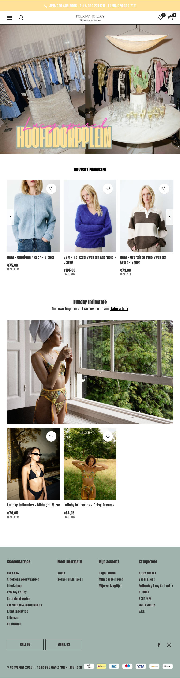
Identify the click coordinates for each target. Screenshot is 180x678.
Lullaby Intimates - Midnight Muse (33, 505)
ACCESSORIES (147, 605)
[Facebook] (159, 645)
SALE (142, 611)
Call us (25, 644)
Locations (14, 624)
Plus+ (63, 667)
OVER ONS (13, 573)
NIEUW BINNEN (147, 573)
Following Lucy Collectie (156, 586)
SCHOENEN (145, 598)
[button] (10, 18)
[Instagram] (169, 645)
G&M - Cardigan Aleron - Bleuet (30, 257)
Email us (64, 644)
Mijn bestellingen (111, 579)
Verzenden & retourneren (24, 605)
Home (61, 573)
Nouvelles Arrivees (70, 579)
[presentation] (10, 217)
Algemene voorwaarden (23, 579)
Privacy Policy (17, 592)
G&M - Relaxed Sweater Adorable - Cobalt (90, 260)
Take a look (119, 308)
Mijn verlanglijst (110, 586)
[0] (170, 17)
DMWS (53, 667)
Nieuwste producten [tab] (90, 169)
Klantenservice (17, 611)
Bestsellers (147, 579)
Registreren (107, 573)
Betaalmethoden (18, 598)
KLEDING (144, 592)
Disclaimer (14, 586)
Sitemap (13, 617)
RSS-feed (75, 667)
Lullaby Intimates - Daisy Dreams (89, 505)
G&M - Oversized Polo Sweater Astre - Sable (143, 260)
